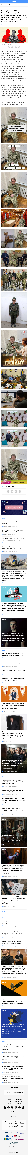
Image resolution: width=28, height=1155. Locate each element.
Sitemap (19, 1103)
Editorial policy (14, 1111)
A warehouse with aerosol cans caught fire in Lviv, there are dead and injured (13, 539)
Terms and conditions (14, 1113)
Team (18, 1097)
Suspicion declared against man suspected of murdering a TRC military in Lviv (13, 547)
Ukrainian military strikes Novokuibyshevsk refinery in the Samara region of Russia (13, 663)
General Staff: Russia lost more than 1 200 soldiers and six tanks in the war (13, 791)
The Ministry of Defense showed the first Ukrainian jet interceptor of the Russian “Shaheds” (13, 1058)
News (9, 1097)
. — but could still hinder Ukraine (13, 735)
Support (14, 1)
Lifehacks (9, 1101)
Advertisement (18, 1101)
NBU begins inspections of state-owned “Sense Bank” (12, 922)
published (22, 53)
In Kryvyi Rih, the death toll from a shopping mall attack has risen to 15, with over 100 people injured (13, 810)
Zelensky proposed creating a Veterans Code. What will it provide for (12, 531)
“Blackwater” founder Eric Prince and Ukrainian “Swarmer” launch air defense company (12, 1078)
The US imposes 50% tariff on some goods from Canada (13, 671)
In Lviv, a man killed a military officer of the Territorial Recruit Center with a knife (13, 679)
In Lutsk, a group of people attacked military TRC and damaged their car (12, 942)
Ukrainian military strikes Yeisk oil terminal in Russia (13, 522)
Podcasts (9, 1103)
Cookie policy (14, 1116)
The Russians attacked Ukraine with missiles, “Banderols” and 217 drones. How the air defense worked (13, 782)
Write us (14, 1149)
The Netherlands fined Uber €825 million (13, 915)
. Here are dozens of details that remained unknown (14, 764)
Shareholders (19, 1099)
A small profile (13, 638)
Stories (9, 1099)
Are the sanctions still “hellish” (14, 869)
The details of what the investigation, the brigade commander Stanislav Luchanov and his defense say (14, 971)
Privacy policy (14, 1115)
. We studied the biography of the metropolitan (13, 1029)
